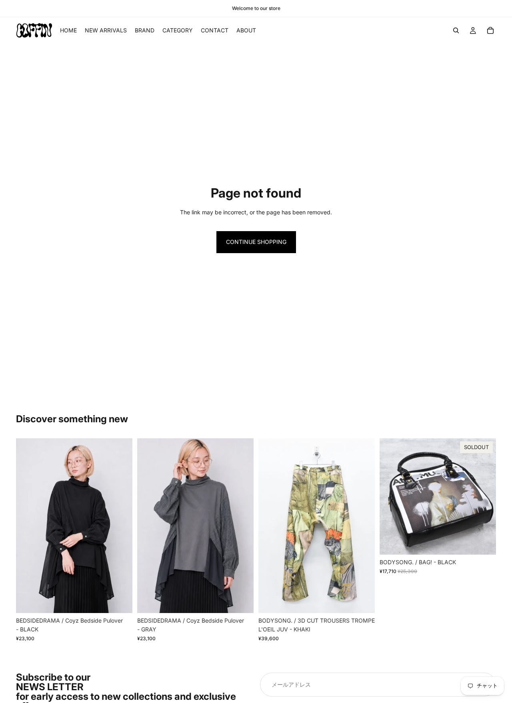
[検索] (456, 30)
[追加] (362, 600)
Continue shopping (256, 241)
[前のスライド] (28, 526)
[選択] (120, 600)
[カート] (490, 30)
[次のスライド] (120, 526)
